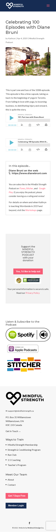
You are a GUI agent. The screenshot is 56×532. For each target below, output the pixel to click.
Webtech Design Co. (35, 528)
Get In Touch (12, 431)
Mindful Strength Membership (23, 444)
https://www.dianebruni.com (29, 173)
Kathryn (12, 38)
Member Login (16, 505)
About (11, 479)
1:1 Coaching (14, 460)
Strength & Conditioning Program (24, 449)
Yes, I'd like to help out (28, 271)
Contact (12, 484)
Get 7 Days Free (16, 496)
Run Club (12, 454)
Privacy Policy (33, 292)
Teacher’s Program (17, 465)
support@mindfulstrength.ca (21, 411)
